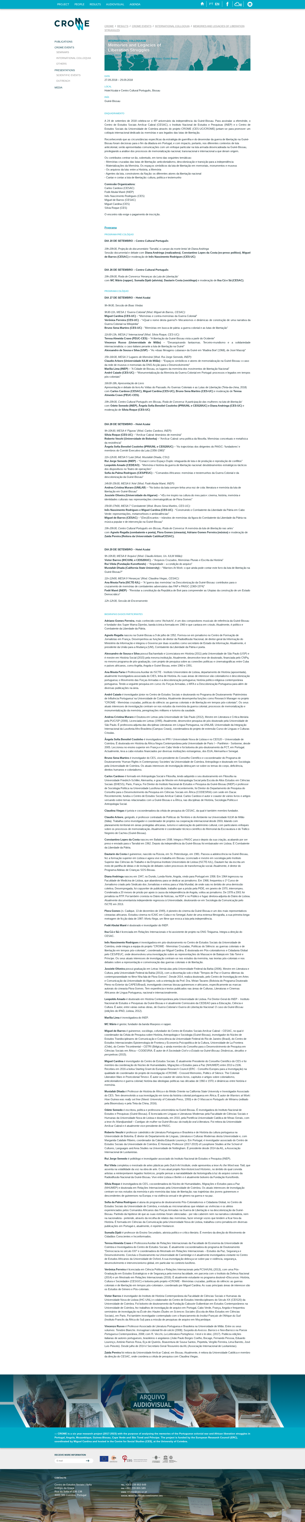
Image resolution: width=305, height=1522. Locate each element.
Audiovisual (115, 4)
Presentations (65, 70)
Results (95, 4)
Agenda (135, 4)
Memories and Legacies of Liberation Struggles (134, 47)
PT (211, 4)
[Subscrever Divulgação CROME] (74, 1460)
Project (63, 4)
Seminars (62, 52)
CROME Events (64, 47)
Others (61, 63)
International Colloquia (73, 58)
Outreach (63, 80)
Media (58, 87)
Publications (63, 41)
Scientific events (68, 75)
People (79, 4)
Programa (110, 227)
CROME (109, 26)
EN (217, 4)
